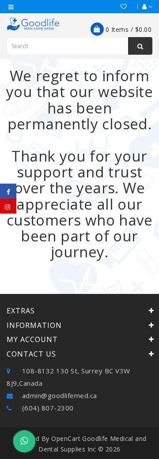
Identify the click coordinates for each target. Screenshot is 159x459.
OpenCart (65, 438)
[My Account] (143, 7)
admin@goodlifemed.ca (58, 395)
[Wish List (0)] (119, 7)
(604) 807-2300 (47, 407)
